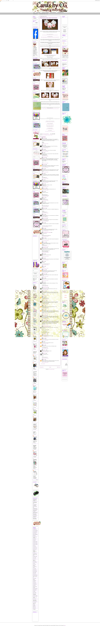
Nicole (44, 359)
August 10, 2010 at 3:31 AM (45, 143)
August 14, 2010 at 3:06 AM (45, 348)
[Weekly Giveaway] (64, 140)
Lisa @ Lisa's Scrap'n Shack (35, 514)
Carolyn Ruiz (44, 315)
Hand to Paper (35, 436)
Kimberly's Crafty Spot (34, 471)
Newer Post (41, 367)
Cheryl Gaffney (34, 28)
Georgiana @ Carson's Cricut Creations (35, 500)
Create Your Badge (35, 39)
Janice (43, 145)
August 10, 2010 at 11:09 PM (45, 318)
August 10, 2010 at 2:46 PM (45, 276)
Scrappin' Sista (45, 320)
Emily (44, 266)
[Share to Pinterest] (54, 133)
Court (43, 261)
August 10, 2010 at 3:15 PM (45, 286)
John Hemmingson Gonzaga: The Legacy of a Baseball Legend (35, 373)
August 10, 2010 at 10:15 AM (45, 240)
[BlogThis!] (52, 133)
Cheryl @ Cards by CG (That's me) (35, 503)
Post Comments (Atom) (51, 369)
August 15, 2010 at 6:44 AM (45, 362)
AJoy (43, 191)
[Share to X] (53, 133)
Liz (43, 341)
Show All (37, 479)
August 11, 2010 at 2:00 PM (45, 340)
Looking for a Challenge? (45, 12)
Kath (43, 152)
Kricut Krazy (35, 417)
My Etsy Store (38, 12)
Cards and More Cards (34, 336)
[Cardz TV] (65, 356)
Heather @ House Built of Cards (35, 512)
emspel (44, 338)
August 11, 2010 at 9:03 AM (45, 333)
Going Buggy (35, 363)
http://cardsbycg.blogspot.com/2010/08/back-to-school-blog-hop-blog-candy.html (50, 108)
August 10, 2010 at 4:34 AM (45, 151)
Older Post (58, 367)
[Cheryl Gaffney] (35, 38)
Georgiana (44, 138)
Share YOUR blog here (61, 12)
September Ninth (34, 386)
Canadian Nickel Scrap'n (35, 410)
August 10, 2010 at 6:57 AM (45, 182)
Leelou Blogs (35, 371)
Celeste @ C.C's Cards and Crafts (35, 509)
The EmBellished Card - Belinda (47, 232)
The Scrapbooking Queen (46, 326)
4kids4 (44, 228)
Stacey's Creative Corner (34, 285)
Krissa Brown (44, 218)
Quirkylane (44, 164)
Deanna (44, 296)
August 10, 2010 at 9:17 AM (45, 236)
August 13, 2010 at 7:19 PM (45, 343)
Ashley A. (44, 353)
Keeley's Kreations (34, 309)
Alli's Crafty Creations (34, 445)
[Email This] (51, 133)
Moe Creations (34, 302)
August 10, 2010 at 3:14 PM (45, 280)
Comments (64, 43)
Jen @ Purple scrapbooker (34, 505)
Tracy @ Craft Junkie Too (35, 516)
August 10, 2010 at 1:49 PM (45, 272)
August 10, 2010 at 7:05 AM (45, 186)
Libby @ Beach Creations (35, 510)
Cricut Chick (35, 402)
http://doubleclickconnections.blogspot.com (50, 131)
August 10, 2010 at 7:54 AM (45, 206)
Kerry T (44, 305)
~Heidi (44, 214)
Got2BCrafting (45, 247)
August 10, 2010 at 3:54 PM (45, 289)
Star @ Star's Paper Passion (35, 518)
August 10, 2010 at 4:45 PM (45, 299)
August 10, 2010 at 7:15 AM (45, 196)
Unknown (44, 269)
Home (34, 12)
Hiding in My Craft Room (35, 352)
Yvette (43, 149)
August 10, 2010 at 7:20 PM (45, 308)
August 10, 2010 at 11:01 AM (45, 256)
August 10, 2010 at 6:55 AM (45, 178)
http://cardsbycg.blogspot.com (50, 126)
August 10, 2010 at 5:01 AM (45, 167)
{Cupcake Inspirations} (35, 327)
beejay (43, 168)
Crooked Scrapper (45, 287)
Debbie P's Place (34, 318)
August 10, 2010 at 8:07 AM (45, 221)
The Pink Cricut (34, 432)
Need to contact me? (53, 12)
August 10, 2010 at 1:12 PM (45, 268)
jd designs (44, 157)
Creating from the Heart (35, 424)
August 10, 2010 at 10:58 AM (45, 252)
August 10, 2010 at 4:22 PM (45, 295)
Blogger (65, 625)
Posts (64, 42)
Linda (43, 222)
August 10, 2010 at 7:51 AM (45, 200)
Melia (43, 173)
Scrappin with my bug (35, 378)
